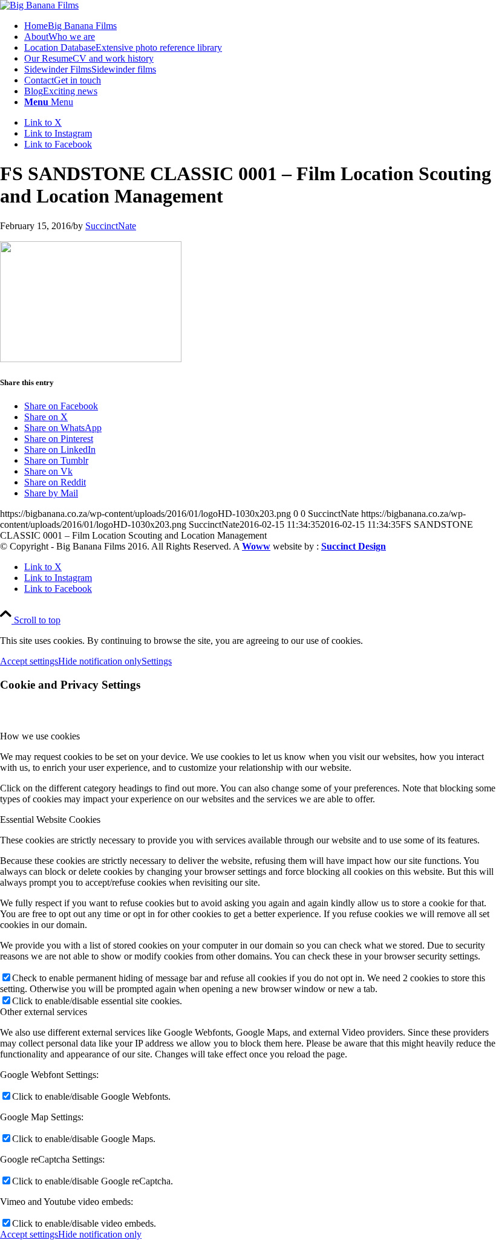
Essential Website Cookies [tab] (50, 819)
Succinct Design (353, 546)
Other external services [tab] (43, 1012)
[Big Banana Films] (39, 5)
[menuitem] (260, 26)
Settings (157, 661)
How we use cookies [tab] (40, 736)
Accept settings (29, 661)
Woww (256, 546)
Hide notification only (100, 661)
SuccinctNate (110, 226)
